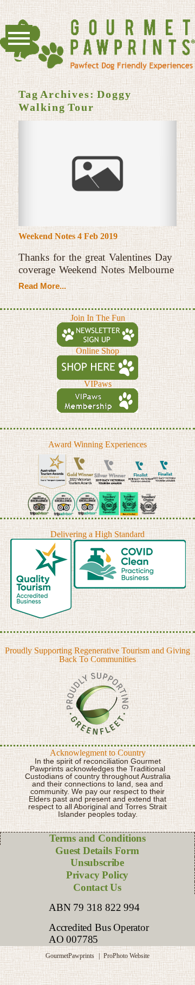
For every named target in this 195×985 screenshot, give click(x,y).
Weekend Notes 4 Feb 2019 (68, 236)
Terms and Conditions (97, 838)
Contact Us (97, 887)
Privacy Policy (97, 875)
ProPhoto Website (126, 956)
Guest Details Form (97, 850)
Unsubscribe (97, 862)
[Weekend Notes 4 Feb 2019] (97, 173)
